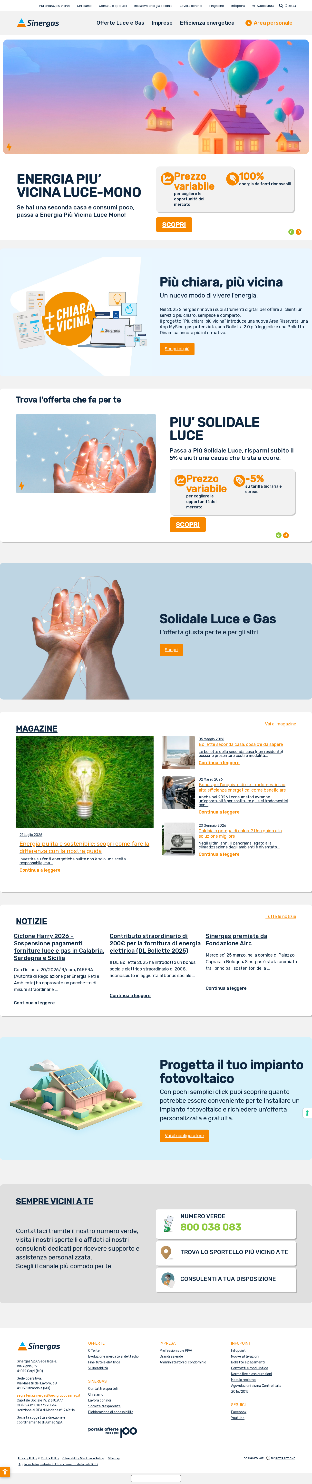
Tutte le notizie (280, 916)
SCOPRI (174, 219)
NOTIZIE (31, 921)
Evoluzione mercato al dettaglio (113, 1356)
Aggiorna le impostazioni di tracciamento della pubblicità (58, 1464)
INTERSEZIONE (285, 1458)
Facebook (238, 1412)
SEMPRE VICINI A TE (54, 1201)
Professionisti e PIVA (176, 1351)
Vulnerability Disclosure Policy (83, 1458)
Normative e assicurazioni (251, 1374)
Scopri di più (177, 348)
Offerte (94, 1351)
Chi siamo (95, 1394)
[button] (5, 1472)
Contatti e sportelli (103, 1389)
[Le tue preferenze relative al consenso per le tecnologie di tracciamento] (307, 1113)
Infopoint (238, 1351)
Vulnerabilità (98, 1368)
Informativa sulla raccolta (156, 1478)
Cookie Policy (50, 1458)
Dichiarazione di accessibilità (110, 1412)
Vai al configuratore (184, 1135)
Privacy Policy (27, 1458)
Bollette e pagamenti (248, 1362)
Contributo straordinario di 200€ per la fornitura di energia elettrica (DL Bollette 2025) (155, 943)
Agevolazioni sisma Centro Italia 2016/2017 (256, 1389)
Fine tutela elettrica (104, 1362)
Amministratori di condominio (183, 1362)
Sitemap (114, 1458)
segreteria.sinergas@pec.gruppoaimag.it (48, 1395)
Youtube (237, 1418)
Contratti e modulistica (249, 1368)
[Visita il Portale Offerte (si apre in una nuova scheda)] (112, 1432)
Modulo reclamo (243, 1380)
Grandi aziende (171, 1356)
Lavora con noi (99, 1400)
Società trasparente (104, 1406)
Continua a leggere (38, 1003)
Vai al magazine (280, 724)
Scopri (171, 649)
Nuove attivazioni (245, 1356)
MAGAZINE (37, 728)
